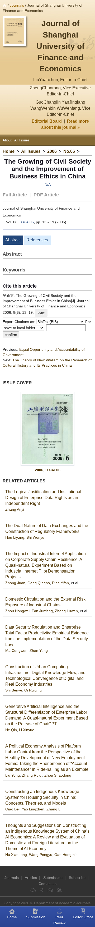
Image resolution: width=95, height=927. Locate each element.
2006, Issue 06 (47, 470)
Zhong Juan (15, 583)
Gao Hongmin (66, 854)
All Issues (22, 140)
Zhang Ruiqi (32, 775)
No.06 (69, 151)
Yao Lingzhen (33, 809)
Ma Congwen (16, 650)
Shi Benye (13, 690)
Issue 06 (27, 222)
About (7, 140)
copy (41, 313)
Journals (17, 5)
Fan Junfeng (42, 611)
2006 (52, 151)
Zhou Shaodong (57, 775)
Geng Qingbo (38, 583)
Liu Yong (12, 775)
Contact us (47, 884)
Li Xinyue (26, 730)
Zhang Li (53, 809)
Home (9, 151)
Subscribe (77, 877)
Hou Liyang (14, 537)
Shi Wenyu (35, 537)
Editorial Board (47, 121)
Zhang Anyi (14, 509)
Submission (53, 877)
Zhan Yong (39, 650)
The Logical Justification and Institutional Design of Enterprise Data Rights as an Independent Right (43, 498)
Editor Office (83, 917)
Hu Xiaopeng (16, 854)
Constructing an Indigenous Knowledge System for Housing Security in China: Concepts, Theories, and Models (42, 797)
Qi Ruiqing (33, 690)
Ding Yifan (60, 583)
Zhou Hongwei (17, 611)
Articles (31, 877)
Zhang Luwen (66, 611)
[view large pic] (47, 429)
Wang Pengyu (40, 854)
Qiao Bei (12, 809)
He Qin (11, 730)
